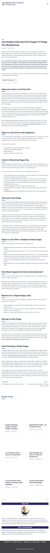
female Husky (8, 191)
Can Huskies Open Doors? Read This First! (13, 383)
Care (3, 39)
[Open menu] (47, 4)
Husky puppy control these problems (32, 124)
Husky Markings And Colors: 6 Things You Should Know (35, 454)
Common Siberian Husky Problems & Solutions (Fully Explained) (13, 482)
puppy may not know (21, 115)
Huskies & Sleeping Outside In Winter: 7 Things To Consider (11, 427)
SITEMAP (43, 542)
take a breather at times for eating (17, 355)
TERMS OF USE (27, 542)
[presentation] (14, 411)
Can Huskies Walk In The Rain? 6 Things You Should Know (37, 384)
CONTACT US (7, 542)
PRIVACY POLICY (17, 542)
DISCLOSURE (36, 542)
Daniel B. (5, 48)
